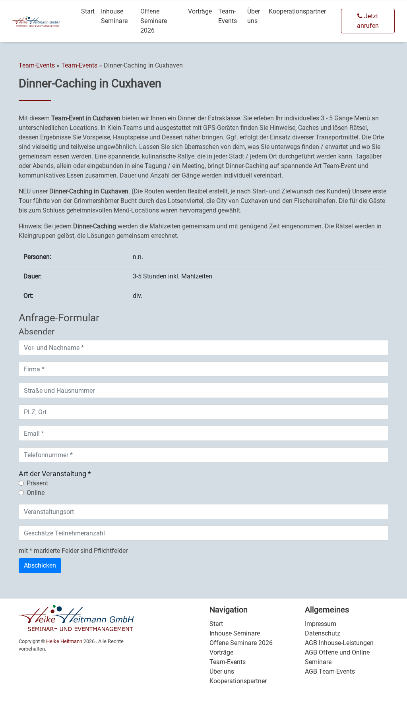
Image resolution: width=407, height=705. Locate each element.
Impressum (320, 624)
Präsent (37, 483)
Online (36, 492)
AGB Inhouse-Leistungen (339, 643)
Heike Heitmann (64, 641)
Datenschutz (322, 633)
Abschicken (40, 565)
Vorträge (200, 11)
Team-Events (227, 16)
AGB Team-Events (330, 671)
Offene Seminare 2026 (153, 21)
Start (88, 11)
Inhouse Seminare (114, 16)
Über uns (253, 16)
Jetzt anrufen (368, 20)
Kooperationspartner (297, 11)
